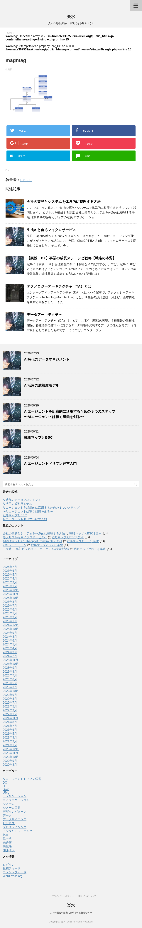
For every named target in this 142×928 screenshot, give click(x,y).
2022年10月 (11, 691)
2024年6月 (10, 640)
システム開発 (12, 807)
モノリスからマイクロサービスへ (25, 537)
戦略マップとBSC (38, 437)
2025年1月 (10, 621)
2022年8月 (10, 698)
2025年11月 (10, 594)
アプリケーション (14, 796)
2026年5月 (10, 574)
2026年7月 (10, 566)
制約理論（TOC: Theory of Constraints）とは (32, 541)
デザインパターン (14, 811)
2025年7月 (10, 605)
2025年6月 (10, 609)
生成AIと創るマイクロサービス (51, 230)
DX (5, 782)
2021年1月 (10, 745)
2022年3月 (10, 710)
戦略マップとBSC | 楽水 (85, 533)
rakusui (26, 180)
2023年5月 (10, 683)
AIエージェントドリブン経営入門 (50, 463)
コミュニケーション (16, 799)
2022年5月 (10, 706)
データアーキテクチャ (44, 315)
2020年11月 (10, 753)
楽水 (71, 16)
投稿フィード (12, 868)
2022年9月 (10, 694)
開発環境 (9, 850)
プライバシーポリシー (63, 896)
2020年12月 (11, 749)
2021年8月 (10, 722)
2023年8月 (10, 671)
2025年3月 (10, 617)
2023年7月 (10, 675)
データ (7, 815)
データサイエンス (14, 819)
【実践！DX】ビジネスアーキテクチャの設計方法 (36, 549)
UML (6, 792)
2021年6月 (10, 729)
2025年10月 (11, 597)
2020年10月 (11, 756)
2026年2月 (10, 582)
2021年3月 (10, 737)
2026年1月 (10, 586)
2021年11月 (10, 718)
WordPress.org (12, 876)
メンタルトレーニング (17, 831)
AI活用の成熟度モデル (41, 385)
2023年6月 (10, 679)
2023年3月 (10, 687)
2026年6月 (10, 570)
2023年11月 (10, 660)
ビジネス (9, 823)
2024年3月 (10, 652)
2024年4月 (10, 648)
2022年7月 (10, 702)
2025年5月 (10, 613)
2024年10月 (11, 628)
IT (4, 785)
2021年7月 (10, 725)
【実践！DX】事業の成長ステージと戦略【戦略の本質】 (71, 258)
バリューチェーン (14, 545)
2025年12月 (11, 590)
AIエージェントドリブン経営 (22, 778)
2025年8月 (10, 601)
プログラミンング (14, 827)
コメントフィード (14, 872)
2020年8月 (10, 764)
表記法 (7, 846)
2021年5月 (10, 733)
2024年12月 (11, 625)
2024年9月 (10, 632)
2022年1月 (10, 714)
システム (9, 803)
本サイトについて (87, 896)
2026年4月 (10, 578)
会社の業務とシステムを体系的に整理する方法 (64, 202)
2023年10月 (11, 663)
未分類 (7, 842)
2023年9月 (10, 667)
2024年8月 (10, 636)
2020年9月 (10, 760)
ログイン (9, 864)
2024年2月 (10, 656)
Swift (6, 789)
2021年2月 (10, 741)
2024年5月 (10, 644)
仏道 (6, 834)
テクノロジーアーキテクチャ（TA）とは (59, 286)
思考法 (7, 838)
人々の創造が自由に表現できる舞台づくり (71, 912)
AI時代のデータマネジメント (47, 359)
